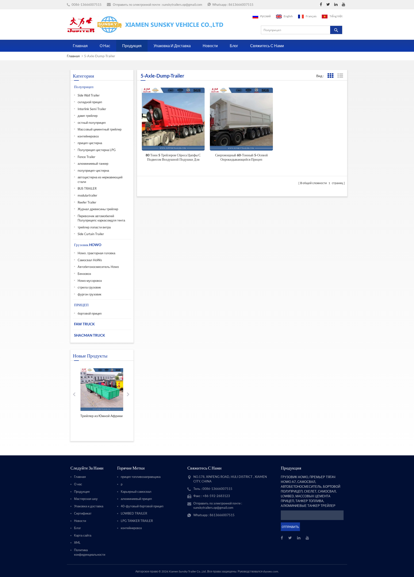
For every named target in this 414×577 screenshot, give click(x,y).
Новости (210, 45)
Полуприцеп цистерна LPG (97, 150)
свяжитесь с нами (267, 45)
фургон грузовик (89, 294)
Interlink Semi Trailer (92, 109)
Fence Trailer (86, 157)
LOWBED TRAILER (134, 513)
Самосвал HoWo (90, 260)
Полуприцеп (83, 87)
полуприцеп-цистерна (93, 170)
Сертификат (83, 513)
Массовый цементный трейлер (99, 129)
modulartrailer (87, 195)
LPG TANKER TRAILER (137, 521)
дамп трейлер (88, 116)
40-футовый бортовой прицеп (142, 506)
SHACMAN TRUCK (89, 335)
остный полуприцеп (92, 122)
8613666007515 (241, 4)
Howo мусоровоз (90, 281)
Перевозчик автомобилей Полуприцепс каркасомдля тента (101, 218)
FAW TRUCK (84, 324)
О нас (105, 45)
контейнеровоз (88, 136)
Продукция (132, 45)
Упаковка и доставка (172, 45)
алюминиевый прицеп (136, 499)
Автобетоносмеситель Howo (98, 267)
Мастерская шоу (86, 499)
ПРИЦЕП (81, 305)
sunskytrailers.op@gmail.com (182, 4)
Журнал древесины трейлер (98, 209)
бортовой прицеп (90, 313)
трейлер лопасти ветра (94, 227)
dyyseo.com (270, 571)
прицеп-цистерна (90, 143)
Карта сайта (82, 535)
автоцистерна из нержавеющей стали (100, 179)
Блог (234, 45)
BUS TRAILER (87, 188)
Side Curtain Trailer (91, 234)
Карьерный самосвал (136, 491)
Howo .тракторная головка (96, 253)
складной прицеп (90, 102)
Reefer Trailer (87, 202)
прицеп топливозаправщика (141, 477)
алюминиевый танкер (93, 163)
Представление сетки (330, 76)
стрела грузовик (89, 287)
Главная (80, 45)
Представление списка (340, 76)
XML (77, 542)
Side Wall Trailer (89, 95)
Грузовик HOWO (87, 245)
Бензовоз (84, 274)
